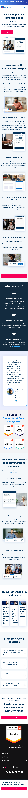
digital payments (16, 346)
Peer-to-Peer (22, 554)
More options (4, 796)
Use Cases (4, 757)
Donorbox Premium (14, 472)
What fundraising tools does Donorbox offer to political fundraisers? (10, 664)
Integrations (5, 760)
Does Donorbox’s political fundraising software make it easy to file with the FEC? (13, 652)
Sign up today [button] (14, 718)
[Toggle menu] (24, 7)
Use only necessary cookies (14, 792)
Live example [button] (20, 32)
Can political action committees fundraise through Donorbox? (11, 675)
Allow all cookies (14, 788)
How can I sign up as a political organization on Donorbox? (11, 684)
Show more (23, 786)
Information (4, 753)
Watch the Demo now (15, 3)
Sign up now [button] (7, 32)
